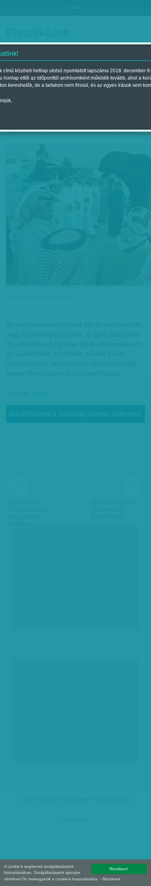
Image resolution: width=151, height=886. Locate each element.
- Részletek (110, 879)
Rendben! (119, 869)
